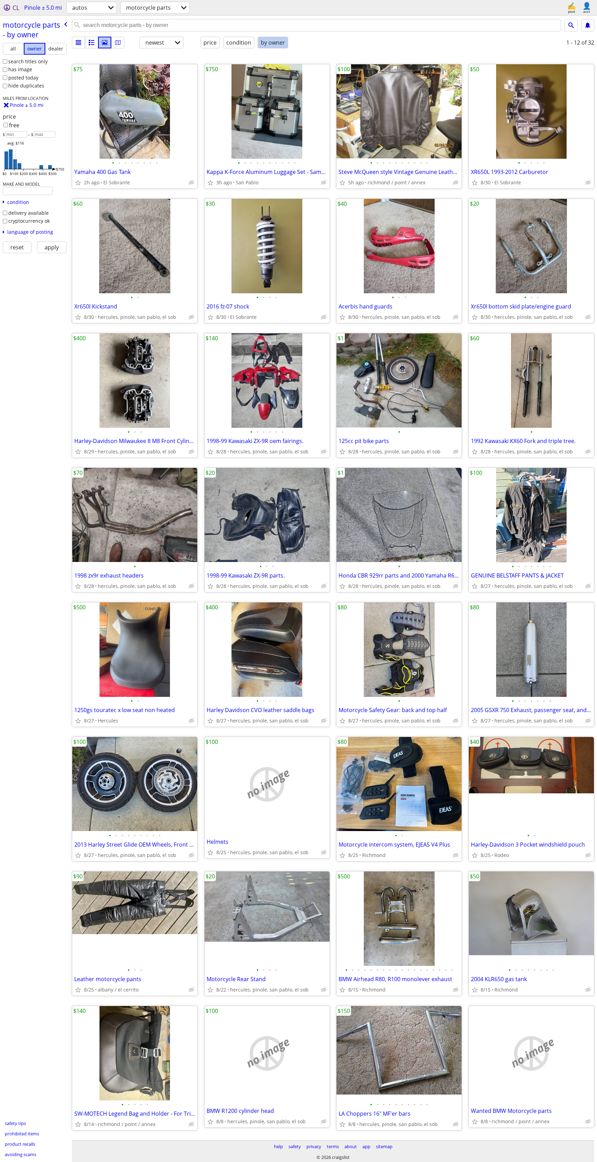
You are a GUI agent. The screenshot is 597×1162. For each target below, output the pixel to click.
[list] (78, 42)
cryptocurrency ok (29, 221)
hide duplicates (26, 85)
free (14, 125)
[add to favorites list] (78, 182)
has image (20, 69)
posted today (23, 77)
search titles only (28, 61)
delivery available (28, 213)
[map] (117, 42)
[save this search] (587, 25)
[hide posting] (191, 182)
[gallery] (104, 42)
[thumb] (91, 42)
